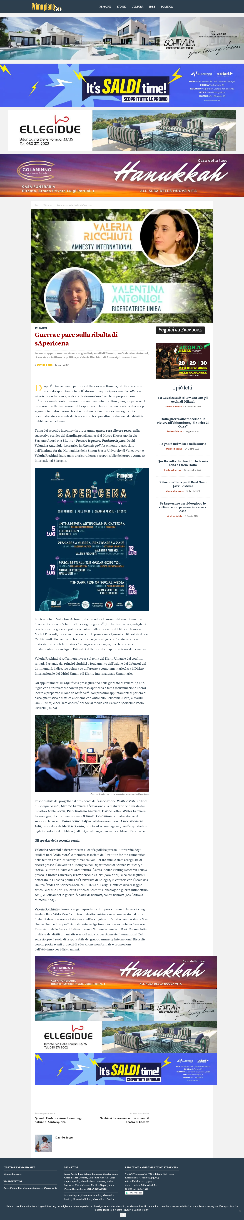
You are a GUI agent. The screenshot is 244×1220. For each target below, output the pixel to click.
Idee (152, 7)
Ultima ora (48, 205)
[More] (71, 374)
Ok (123, 1215)
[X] (46, 374)
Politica (167, 7)
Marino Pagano (174, 448)
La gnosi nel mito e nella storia (182, 444)
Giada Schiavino (172, 469)
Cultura (137, 7)
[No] (239, 1211)
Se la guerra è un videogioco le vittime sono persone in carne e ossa (183, 507)
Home (36, 205)
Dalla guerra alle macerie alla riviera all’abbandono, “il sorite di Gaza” (183, 422)
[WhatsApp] (62, 374)
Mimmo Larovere (175, 491)
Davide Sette (45, 364)
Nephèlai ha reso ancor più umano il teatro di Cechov (124, 1120)
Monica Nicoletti (173, 406)
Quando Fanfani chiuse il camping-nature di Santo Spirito (58, 1120)
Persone (105, 7)
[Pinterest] (54, 374)
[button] (208, 7)
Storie (121, 7)
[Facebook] (38, 374)
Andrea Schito (174, 431)
